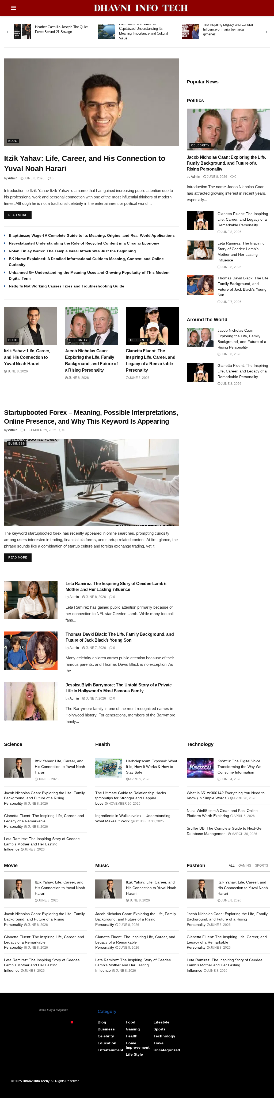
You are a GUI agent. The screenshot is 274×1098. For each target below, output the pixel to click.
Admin (12, 178)
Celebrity (78, 340)
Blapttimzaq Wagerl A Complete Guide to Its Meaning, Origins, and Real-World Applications (92, 235)
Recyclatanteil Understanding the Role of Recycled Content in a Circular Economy (84, 243)
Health (132, 1036)
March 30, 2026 (244, 834)
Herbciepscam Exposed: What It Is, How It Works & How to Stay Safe (151, 766)
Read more (17, 215)
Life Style (134, 1054)
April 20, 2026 (244, 798)
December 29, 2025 (39, 430)
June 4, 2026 (230, 779)
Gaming (244, 865)
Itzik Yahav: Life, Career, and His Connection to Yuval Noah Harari (27, 357)
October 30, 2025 (149, 821)
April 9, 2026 (139, 779)
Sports (261, 865)
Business (16, 443)
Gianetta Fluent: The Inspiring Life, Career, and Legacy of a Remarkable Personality (243, 219)
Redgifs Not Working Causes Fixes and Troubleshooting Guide (66, 286)
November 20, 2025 (124, 803)
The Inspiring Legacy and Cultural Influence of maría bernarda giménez (228, 29)
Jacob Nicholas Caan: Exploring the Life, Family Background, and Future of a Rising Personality (226, 163)
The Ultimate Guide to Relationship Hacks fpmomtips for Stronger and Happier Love (130, 798)
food (130, 1022)
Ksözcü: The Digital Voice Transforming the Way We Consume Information (239, 766)
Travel (159, 1043)
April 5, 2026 (244, 816)
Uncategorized (167, 1050)
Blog (13, 140)
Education (107, 1043)
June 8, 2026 (33, 178)
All (232, 865)
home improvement (138, 1045)
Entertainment (110, 1050)
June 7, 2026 (95, 648)
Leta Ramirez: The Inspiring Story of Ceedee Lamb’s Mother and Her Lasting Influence (42, 844)
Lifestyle (161, 1022)
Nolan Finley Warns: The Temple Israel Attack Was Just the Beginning (72, 251)
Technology (164, 1036)
